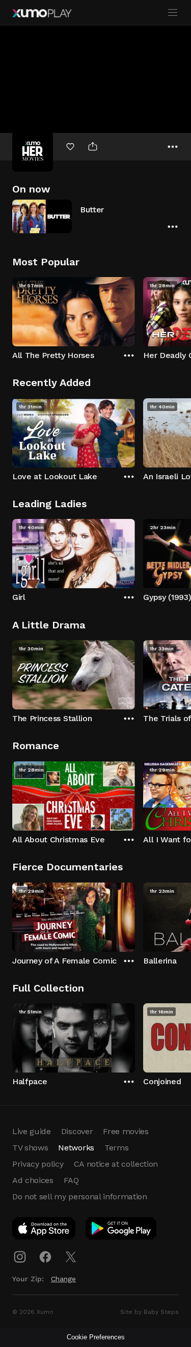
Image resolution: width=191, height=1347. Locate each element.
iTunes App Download (44, 1230)
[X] (70, 1256)
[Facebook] (45, 1256)
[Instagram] (20, 1256)
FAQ (71, 1180)
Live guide (31, 1131)
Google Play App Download (121, 1230)
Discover (77, 1131)
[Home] (41, 13)
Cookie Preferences (96, 1337)
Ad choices (32, 1180)
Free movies (125, 1131)
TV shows (30, 1147)
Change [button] (63, 1279)
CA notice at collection (116, 1164)
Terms (116, 1147)
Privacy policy (38, 1164)
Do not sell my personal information (79, 1196)
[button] (95, 216)
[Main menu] (173, 13)
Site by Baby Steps (149, 1311)
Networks (76, 1147)
